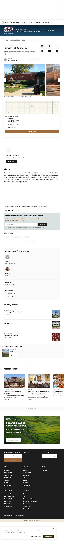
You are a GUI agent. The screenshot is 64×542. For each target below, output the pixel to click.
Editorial (26, 466)
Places (6, 466)
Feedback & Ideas (9, 496)
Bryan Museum (58, 391)
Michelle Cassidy (10, 276)
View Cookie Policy (20, 532)
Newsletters (26, 485)
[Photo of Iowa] (5, 353)
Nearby (6, 482)
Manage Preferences (36, 536)
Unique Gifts (7, 504)
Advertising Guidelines (30, 501)
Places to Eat (7, 477)
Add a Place (7, 485)
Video (25, 480)
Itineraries (26, 475)
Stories (25, 470)
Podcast (25, 482)
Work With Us (8, 506)
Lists (24, 477)
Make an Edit (11, 161)
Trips (44, 466)
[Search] (61, 22)
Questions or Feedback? (32, 520)
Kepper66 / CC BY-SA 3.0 (25, 96)
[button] (42, 46)
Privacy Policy (34, 227)
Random (6, 480)
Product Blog (7, 501)
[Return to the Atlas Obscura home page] (10, 22)
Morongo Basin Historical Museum (12, 392)
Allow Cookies (48, 536)
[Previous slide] (4, 80)
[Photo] (56, 314)
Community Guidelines (10, 499)
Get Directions (32, 131)
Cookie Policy (27, 506)
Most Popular (8, 475)
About (25, 494)
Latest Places (8, 472)
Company (26, 490)
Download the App (49, 456)
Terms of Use (41, 227)
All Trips (44, 470)
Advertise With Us (28, 499)
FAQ (24, 496)
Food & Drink (27, 472)
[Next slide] (60, 80)
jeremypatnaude (12, 60)
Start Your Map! (50, 30)
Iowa (11, 351)
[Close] (53, 528)
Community (8, 490)
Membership (8, 494)
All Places (6, 470)
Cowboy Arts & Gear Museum (38, 391)
